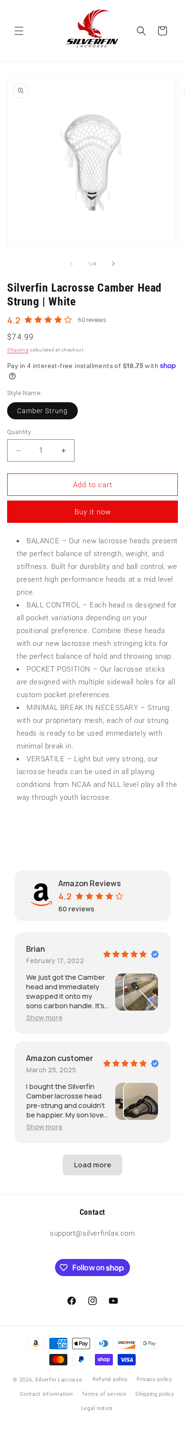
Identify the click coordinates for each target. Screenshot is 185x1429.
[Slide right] (113, 263)
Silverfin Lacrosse (59, 1380)
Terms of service (104, 1394)
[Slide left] (71, 263)
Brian (35, 949)
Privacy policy (154, 1379)
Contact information (46, 1394)
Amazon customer (59, 1058)
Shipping (18, 349)
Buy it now (92, 512)
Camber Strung (42, 411)
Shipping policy (154, 1394)
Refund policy (110, 1379)
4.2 (13, 320)
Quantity (19, 431)
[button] (19, 30)
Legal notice (97, 1408)
